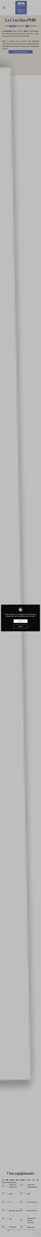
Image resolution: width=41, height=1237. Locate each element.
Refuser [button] (20, 626)
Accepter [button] (20, 621)
